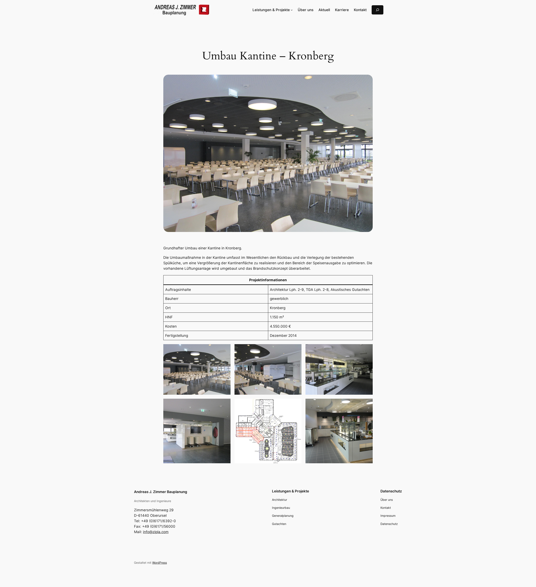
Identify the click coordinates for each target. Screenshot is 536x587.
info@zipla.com (156, 532)
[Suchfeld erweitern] (377, 9)
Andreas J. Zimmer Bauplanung (160, 492)
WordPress (159, 562)
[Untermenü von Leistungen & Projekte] (292, 10)
